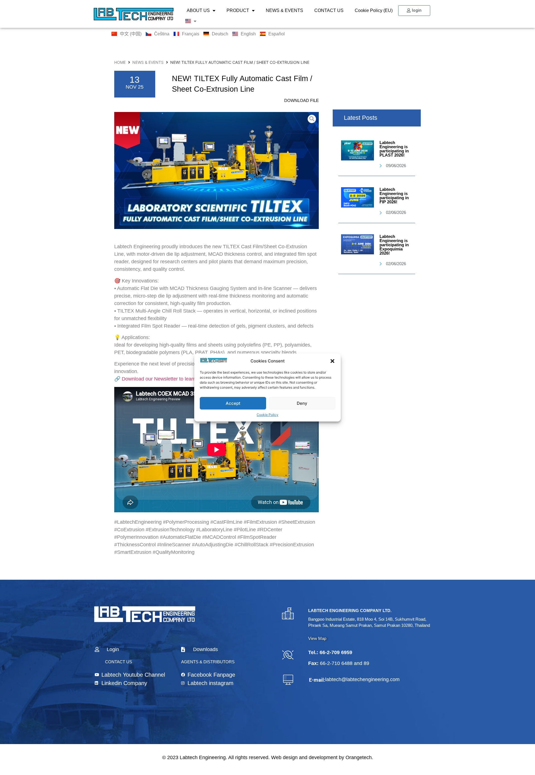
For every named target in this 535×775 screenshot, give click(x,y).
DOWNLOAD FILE (301, 100)
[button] (332, 361)
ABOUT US (198, 10)
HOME (120, 62)
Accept (233, 403)
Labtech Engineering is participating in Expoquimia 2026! (394, 244)
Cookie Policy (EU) (374, 10)
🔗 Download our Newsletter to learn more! (162, 379)
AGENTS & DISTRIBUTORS (208, 661)
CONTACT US (329, 10)
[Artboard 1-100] (216, 170)
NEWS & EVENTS (284, 10)
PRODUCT (238, 10)
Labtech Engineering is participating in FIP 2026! (394, 195)
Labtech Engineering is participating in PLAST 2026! (394, 148)
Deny (302, 403)
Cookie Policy (267, 415)
